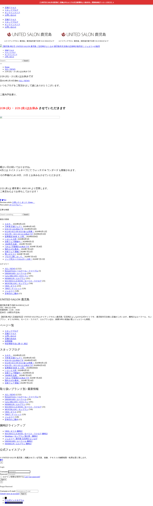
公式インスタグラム (15, 500)
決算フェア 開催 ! (12, 252)
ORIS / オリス (10, 286)
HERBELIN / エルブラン (15, 278)
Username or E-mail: (8, 491)
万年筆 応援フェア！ (13, 226)
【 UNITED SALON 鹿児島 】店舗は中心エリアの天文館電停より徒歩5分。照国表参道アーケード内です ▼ (76, 2)
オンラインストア (12, 13)
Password (3, 474)
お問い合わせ (10, 15)
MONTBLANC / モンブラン (16, 283)
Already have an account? (10, 494)
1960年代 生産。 (12, 244)
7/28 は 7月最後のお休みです (17, 247)
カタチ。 (8, 224)
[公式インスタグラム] (6, 500)
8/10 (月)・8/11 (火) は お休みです (19, 234)
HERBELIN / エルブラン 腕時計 (18, 444)
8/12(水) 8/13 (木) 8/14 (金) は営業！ (19, 232)
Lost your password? (32, 477)
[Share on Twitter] (3, 200)
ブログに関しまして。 (14, 257)
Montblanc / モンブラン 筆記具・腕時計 (21, 436)
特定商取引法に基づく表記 (16, 344)
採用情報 (8, 341)
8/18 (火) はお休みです (14, 229)
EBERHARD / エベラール (15, 273)
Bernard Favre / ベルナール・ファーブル (21, 271)
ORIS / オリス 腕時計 (14, 431)
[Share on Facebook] (0, 200)
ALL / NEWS (24, 81)
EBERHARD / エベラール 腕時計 (19, 441)
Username (4, 472)
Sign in (3, 479)
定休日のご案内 (11, 293)
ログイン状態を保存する (13, 477)
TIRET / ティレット (13, 288)
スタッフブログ (11, 10)
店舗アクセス (10, 8)
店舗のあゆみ (10, 339)
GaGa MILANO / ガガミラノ (17, 276)
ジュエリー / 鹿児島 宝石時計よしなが (21, 439)
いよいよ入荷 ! (11, 239)
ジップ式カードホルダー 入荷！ (18, 259)
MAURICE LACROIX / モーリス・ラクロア (23, 281)
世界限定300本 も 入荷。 (15, 237)
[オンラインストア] (6, 503)
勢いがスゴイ (10, 254)
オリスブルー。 (16, 205)
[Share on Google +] (5, 200)
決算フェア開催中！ (13, 242)
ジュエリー (9, 291)
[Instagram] (2, 460)
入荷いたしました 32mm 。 (23, 202)
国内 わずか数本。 (13, 249)
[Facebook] (0, 460)
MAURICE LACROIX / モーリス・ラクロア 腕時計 (26, 434)
